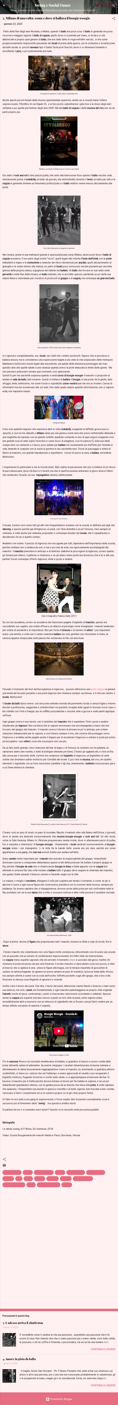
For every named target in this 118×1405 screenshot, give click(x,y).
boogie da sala (76, 1172)
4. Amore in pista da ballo (19, 1359)
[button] (114, 19)
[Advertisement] (59, 1282)
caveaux (8, 1178)
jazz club (52, 1178)
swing (31, 1184)
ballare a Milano (43, 1172)
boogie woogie (96, 1172)
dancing (39, 1178)
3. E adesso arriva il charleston (22, 1323)
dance (28, 1178)
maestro (65, 1178)
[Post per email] (4, 1166)
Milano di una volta (14, 1184)
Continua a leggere (103, 1349)
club (19, 1178)
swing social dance (48, 1184)
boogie (60, 1172)
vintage (67, 1184)
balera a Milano (12, 1172)
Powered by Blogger (60, 1399)
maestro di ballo (83, 1178)
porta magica (98, 689)
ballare (27, 1172)
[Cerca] (114, 6)
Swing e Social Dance (53, 5)
